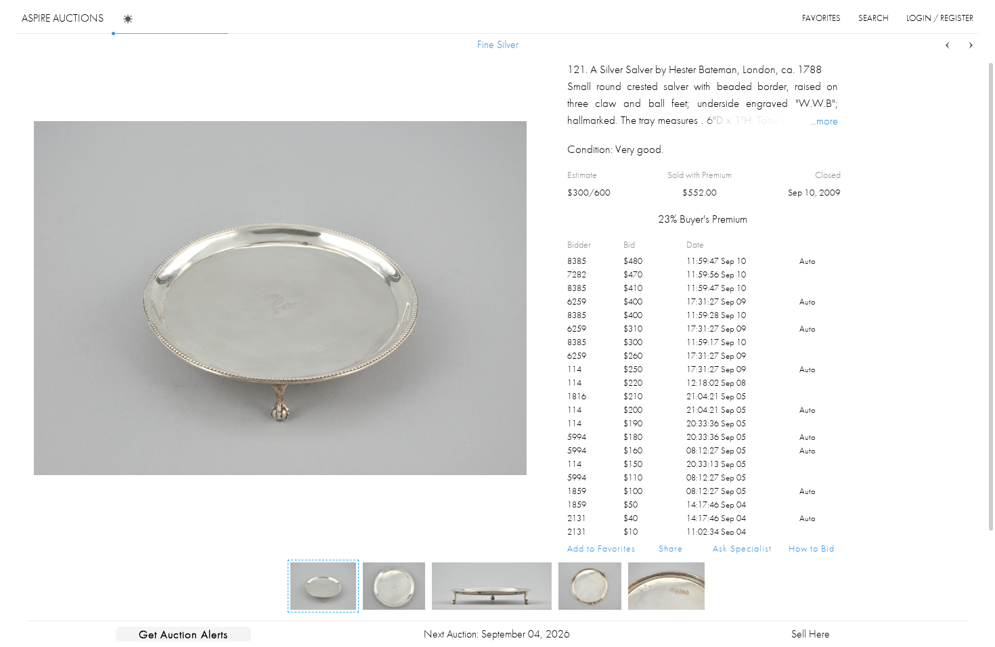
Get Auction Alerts (183, 634)
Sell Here (810, 634)
